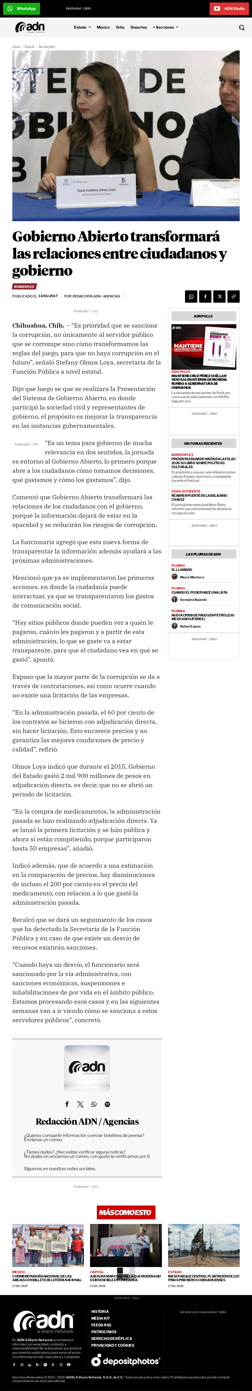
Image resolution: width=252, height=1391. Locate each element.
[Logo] (32, 27)
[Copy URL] (233, 296)
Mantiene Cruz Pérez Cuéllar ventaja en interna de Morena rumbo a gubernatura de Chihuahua (199, 382)
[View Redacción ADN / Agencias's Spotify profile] (107, 1104)
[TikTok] (53, 1365)
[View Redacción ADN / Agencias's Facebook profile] (66, 1104)
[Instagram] (21, 1365)
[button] (220, 27)
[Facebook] (205, 296)
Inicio (16, 47)
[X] (219, 296)
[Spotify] (45, 1365)
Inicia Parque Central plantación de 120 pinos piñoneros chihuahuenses (203, 1278)
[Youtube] (68, 1365)
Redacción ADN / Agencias (87, 1122)
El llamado (181, 570)
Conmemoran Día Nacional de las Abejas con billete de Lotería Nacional (46, 1278)
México (18, 1272)
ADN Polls (180, 371)
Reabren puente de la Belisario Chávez (199, 497)
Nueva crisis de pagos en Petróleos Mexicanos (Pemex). (202, 617)
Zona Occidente (186, 491)
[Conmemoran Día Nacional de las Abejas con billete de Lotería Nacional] (48, 1245)
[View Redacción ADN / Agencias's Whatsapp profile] (94, 1104)
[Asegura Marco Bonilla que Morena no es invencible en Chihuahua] (126, 1245)
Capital (97, 1272)
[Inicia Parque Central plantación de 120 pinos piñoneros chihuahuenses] (204, 1245)
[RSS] (37, 1365)
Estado (30, 47)
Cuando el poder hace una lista (199, 592)
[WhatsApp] (191, 296)
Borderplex (47, 47)
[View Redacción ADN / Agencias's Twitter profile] (80, 1104)
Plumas (178, 565)
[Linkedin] (29, 1365)
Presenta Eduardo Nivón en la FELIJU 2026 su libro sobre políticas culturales (203, 463)
